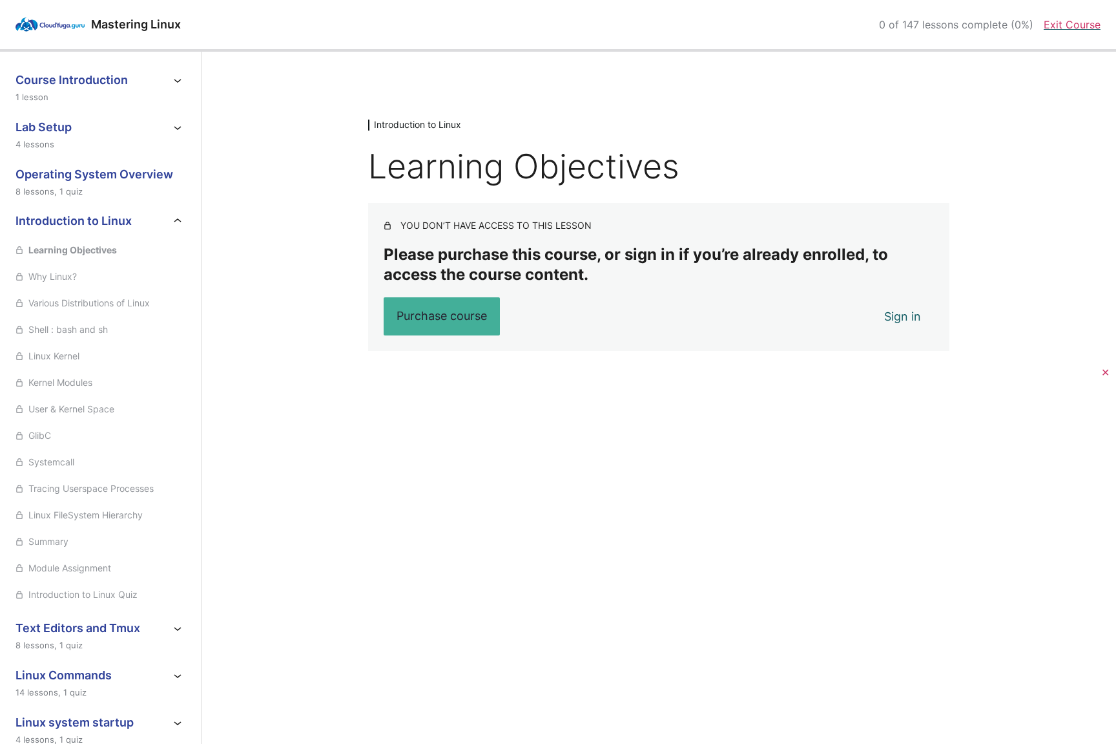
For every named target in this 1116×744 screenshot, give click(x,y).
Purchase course (442, 316)
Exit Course (1072, 24)
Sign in (902, 316)
